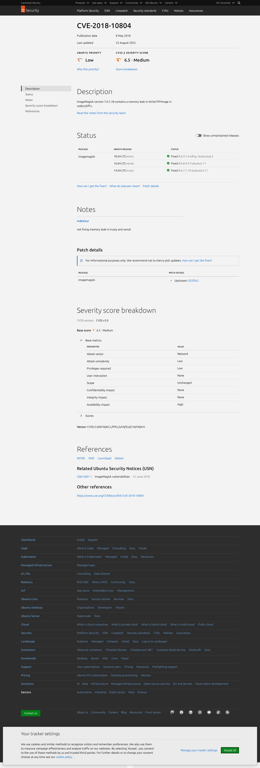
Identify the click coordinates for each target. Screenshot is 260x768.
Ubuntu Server (30, 616)
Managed (103, 548)
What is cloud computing (92, 624)
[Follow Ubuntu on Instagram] (200, 713)
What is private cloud (124, 624)
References (32, 111)
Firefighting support (164, 666)
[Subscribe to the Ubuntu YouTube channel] (210, 713)
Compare (112, 641)
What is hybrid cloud (154, 624)
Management (125, 590)
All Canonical (223, 2)
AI (78, 683)
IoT (23, 590)
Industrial (100, 692)
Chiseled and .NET (141, 649)
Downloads (28, 658)
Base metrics (93, 340)
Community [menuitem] (131, 2)
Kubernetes (28, 556)
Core (115, 658)
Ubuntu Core (29, 599)
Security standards (144, 10)
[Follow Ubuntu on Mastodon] (173, 713)
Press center (153, 712)
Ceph (24, 548)
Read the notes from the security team (101, 113)
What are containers (89, 649)
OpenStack (28, 539)
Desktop (82, 658)
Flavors (120, 607)
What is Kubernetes (89, 556)
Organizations (85, 607)
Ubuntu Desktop (31, 607)
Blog (124, 712)
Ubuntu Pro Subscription (92, 675)
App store (83, 590)
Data (85, 683)
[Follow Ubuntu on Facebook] (182, 713)
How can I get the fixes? (92, 186)
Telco (131, 692)
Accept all (230, 750)
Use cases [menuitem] (97, 2)
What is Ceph (85, 548)
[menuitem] (225, 3)
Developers (105, 607)
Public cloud (205, 624)
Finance (142, 692)
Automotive (84, 692)
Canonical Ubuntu (30, 2)
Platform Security (88, 10)
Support (93, 539)
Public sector (117, 692)
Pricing (128, 666)
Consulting (119, 548)
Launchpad (104, 458)
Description (32, 88)
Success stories (100, 599)
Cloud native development (211, 683)
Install (80, 539)
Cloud (25, 624)
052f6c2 (193, 280)
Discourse (143, 666)
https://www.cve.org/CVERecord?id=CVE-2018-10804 (110, 495)
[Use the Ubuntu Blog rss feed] (228, 713)
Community (118, 582)
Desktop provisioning (124, 675)
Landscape (28, 641)
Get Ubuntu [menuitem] (151, 2)
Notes (29, 99)
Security (26, 632)
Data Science (102, 573)
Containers (28, 649)
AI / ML (25, 573)
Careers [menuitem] (169, 2)
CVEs (165, 10)
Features (82, 599)
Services (119, 599)
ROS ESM (82, 582)
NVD (91, 458)
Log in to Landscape (154, 641)
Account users (112, 666)
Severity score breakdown (41, 105)
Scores (89, 415)
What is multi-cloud (182, 624)
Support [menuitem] (114, 2)
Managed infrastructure (36, 565)
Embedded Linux (103, 590)
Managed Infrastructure (126, 683)
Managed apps (86, 565)
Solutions (27, 683)
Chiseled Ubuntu (116, 649)
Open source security (157, 683)
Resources (147, 556)
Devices (146, 675)
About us (82, 712)
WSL (105, 658)
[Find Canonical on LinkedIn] (191, 713)
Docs (132, 548)
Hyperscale (84, 616)
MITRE (81, 458)
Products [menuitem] (80, 2)
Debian (119, 458)
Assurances (196, 10)
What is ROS (99, 582)
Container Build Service (171, 649)
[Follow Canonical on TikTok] (219, 713)
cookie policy (64, 756)
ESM (107, 10)
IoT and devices (182, 683)
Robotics (27, 582)
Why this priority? (88, 69)
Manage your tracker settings (199, 750)
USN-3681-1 (84, 476)
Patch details (151, 186)
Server (95, 658)
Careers (113, 712)
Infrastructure (99, 683)
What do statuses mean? (124, 186)
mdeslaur (83, 220)
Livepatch (122, 10)
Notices (178, 10)
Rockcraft (195, 649)
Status (29, 94)
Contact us (30, 713)
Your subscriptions (88, 666)
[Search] (239, 3)
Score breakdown (126, 69)
